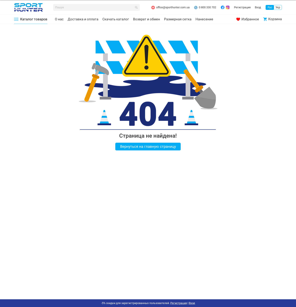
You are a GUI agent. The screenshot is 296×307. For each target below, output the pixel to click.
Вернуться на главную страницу (148, 146)
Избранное (250, 19)
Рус (270, 7)
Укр (277, 7)
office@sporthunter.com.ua (173, 7)
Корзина (275, 19)
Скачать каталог (115, 19)
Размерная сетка (177, 19)
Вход (258, 7)
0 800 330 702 (207, 7)
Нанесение (204, 19)
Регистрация (242, 7)
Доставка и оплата (83, 19)
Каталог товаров (33, 19)
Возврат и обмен (146, 19)
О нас (59, 19)
